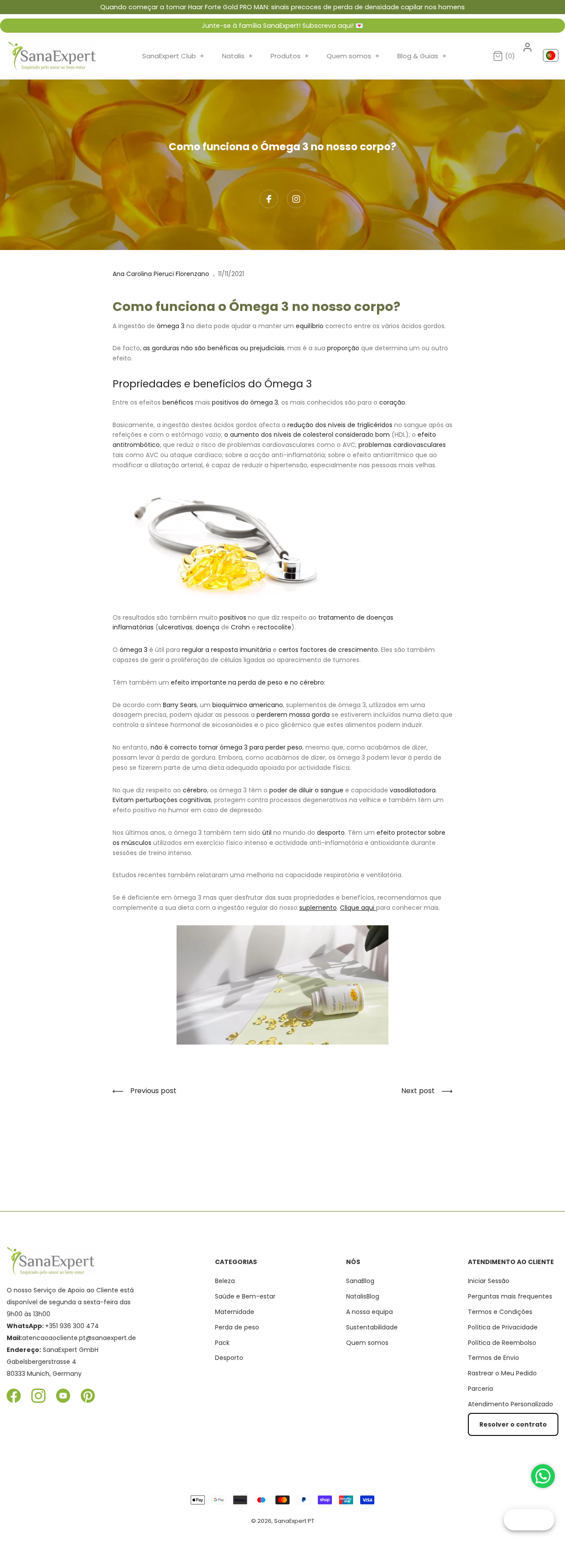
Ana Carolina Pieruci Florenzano (161, 273)
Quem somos (353, 56)
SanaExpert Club (173, 56)
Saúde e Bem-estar (245, 1296)
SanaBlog (360, 1280)
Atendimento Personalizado (510, 1404)
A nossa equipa (369, 1311)
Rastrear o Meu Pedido (502, 1373)
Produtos (290, 56)
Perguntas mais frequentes (510, 1296)
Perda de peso (237, 1327)
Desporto (229, 1357)
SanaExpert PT (294, 1521)
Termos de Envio (493, 1357)
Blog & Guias (422, 56)
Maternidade (234, 1311)
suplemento (318, 907)
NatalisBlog (362, 1296)
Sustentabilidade (372, 1327)
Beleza (225, 1280)
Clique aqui (358, 907)
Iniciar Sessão (488, 1280)
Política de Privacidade (503, 1327)
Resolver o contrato (513, 1424)
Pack (222, 1342)
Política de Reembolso (502, 1342)
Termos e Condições (500, 1311)
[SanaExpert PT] (52, 56)
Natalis (237, 56)
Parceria (480, 1388)
